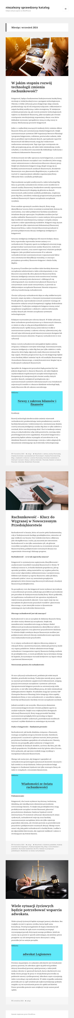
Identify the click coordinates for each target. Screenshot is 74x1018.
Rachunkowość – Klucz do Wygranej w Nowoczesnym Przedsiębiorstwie (34, 521)
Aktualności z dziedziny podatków (45, 845)
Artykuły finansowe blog (52, 456)
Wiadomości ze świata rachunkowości (37, 785)
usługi (29, 454)
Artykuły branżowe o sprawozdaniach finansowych (27, 456)
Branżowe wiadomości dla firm (29, 849)
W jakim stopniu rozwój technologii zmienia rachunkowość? (31, 87)
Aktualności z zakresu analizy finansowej (47, 454)
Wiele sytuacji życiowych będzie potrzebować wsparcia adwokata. (36, 910)
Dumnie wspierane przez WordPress (23, 1014)
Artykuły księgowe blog (36, 847)
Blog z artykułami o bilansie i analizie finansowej (27, 458)
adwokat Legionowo (37, 954)
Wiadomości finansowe (32, 462)
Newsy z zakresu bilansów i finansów (37, 402)
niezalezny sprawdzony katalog (27, 7)
